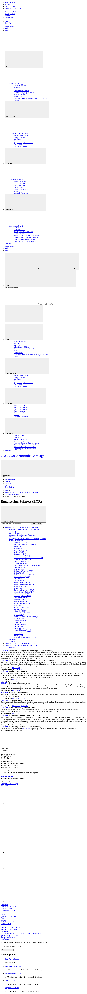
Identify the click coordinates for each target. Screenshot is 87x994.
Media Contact (6, 924)
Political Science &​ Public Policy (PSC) (27, 617)
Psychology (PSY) (20, 618)
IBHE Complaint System (9, 922)
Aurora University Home (13, 8)
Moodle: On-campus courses (10, 927)
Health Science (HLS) (21, 586)
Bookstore (4, 905)
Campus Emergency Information (24, 93)
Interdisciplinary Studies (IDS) (24, 592)
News (7, 21)
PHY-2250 (24, 698)
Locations (17, 87)
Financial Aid (18, 145)
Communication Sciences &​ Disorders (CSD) (29, 558)
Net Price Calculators (21, 147)
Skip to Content (10, 2)
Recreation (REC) (20, 620)
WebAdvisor (5, 939)
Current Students (10, 12)
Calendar (8, 23)
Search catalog (6, 523)
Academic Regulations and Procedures (22, 535)
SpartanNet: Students (8, 937)
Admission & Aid (11, 117)
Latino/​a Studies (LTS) (21, 594)
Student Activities (19, 230)
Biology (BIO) (18, 548)
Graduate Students (20, 141)
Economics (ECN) (20, 567)
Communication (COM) (22, 556)
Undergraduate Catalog (13, 973)
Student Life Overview (17, 226)
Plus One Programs (20, 185)
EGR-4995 (4, 727)
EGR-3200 (4, 700)
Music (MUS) (18, 605)
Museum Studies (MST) (22, 603)
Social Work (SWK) (20, 624)
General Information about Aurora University (24, 529)
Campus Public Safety (8, 907)
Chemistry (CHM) (20, 554)
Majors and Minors (20, 181)
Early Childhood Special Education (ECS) (28, 565)
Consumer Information (8, 910)
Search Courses (10, 647)
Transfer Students (19, 137)
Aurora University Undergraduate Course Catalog (22, 492)
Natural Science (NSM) (21, 607)
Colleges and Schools (21, 189)
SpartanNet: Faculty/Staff (9, 935)
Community (9, 17)
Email (3, 914)
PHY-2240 (15, 681)
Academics (9, 163)
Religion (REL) (19, 622)
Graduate (8, 481)
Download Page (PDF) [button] (13, 966)
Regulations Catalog (12, 988)
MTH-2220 (16, 698)
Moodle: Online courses (9, 929)
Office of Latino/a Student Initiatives (26, 237)
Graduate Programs (20, 183)
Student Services (14, 533)
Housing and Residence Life (23, 232)
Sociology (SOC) (19, 626)
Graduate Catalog (11, 980)
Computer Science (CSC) (22, 560)
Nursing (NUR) (19, 609)
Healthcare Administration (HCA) (25, 584)
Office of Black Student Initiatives (25, 239)
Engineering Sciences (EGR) (23, 571)
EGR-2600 (4, 671)
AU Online (17, 139)
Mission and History (20, 85)
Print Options (9, 487)
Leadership (17, 89)
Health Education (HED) (22, 582)
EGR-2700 (4, 683)
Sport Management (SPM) (22, 632)
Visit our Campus (19, 94)
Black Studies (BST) (20, 550)
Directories (13, 639)
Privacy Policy (6, 931)
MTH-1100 (18, 670)
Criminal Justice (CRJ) (21, 561)
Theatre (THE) (19, 634)
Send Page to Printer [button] (12, 959)
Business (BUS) (19, 552)
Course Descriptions (12, 494)
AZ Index (8, 4)
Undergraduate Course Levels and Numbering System (27, 539)
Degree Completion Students (23, 143)
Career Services (19, 234)
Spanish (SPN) (19, 628)
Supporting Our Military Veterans (25, 241)
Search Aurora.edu (11, 288)
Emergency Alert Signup (9, 916)
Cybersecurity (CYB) (21, 563)
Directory (4, 912)
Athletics (8, 243)
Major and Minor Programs (18, 537)
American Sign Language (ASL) (25, 544)
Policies (16, 100)
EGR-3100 (4, 692)
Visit (6, 28)
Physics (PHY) (19, 615)
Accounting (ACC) (20, 542)
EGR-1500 (4, 651)
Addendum (13, 641)
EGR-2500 (4, 660)
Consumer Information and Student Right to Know (31, 98)
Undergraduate (10, 479)
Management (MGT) (21, 598)
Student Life (10, 209)
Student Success (19, 228)
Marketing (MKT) (20, 599)
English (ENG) (19, 573)
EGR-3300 (4, 708)
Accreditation (18, 96)
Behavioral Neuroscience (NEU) (25, 637)
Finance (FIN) (18, 579)
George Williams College (9, 784)
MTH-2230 (16, 706)
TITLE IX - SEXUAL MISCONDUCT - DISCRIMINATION (22, 933)
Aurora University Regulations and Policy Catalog (22, 645)
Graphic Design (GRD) (21, 580)
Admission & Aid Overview (19, 133)
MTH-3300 (16, 713)
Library (16, 191)
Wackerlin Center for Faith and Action (26, 235)
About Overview (15, 83)
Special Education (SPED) (22, 630)
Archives (8, 485)
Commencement (6, 908)
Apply (7, 30)
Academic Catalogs (22, 456)
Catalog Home (10, 6)
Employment (5, 918)
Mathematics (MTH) (20, 601)
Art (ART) (17, 546)
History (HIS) (18, 588)
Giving (3, 920)
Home (7, 491)
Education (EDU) (19, 569)
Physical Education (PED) (22, 613)
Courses (8, 483)
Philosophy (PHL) (20, 611)
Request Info (9, 27)
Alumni (7, 16)
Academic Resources (21, 193)
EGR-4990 (4, 715)
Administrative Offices (21, 91)
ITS (2, 926)
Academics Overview (16, 180)
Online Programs (19, 187)
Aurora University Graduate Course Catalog (20, 643)
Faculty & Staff (10, 14)
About (8, 67)
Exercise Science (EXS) (22, 577)
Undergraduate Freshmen (22, 135)
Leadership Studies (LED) (22, 596)
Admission (13, 531)
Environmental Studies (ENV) (24, 575)
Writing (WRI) (18, 636)
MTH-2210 (16, 679)
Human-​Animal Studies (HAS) (24, 590)
